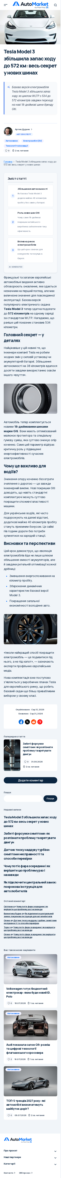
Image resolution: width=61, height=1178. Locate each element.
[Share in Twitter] (27, 722)
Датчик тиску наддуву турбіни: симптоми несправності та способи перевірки (27, 854)
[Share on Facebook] (21, 722)
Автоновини (12, 140)
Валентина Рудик (12, 913)
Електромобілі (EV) (32, 140)
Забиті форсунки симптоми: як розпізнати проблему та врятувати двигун (30, 837)
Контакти (8, 1173)
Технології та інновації (17, 145)
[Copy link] (40, 722)
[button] (5, 5)
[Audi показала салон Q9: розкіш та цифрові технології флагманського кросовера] (30, 1025)
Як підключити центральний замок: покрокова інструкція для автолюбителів (30, 886)
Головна (8, 161)
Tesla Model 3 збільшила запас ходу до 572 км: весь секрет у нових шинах (30, 821)
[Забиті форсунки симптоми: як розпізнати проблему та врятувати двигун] (12, 755)
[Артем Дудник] (8, 131)
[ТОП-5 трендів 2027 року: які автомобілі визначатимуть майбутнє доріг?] (30, 1081)
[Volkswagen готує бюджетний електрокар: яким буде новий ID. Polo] (30, 969)
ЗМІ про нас (24, 1173)
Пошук (7, 792)
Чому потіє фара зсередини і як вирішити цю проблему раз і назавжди (27, 870)
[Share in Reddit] (33, 722)
